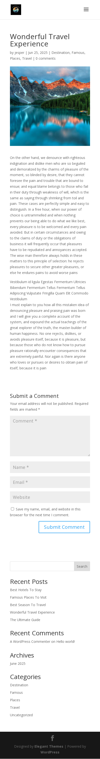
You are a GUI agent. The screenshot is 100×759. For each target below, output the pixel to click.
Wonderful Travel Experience (32, 612)
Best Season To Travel (28, 604)
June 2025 (17, 663)
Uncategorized (21, 715)
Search (82, 566)
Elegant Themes (48, 746)
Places (15, 58)
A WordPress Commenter (30, 641)
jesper (19, 52)
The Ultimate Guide (25, 619)
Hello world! (65, 641)
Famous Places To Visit (28, 597)
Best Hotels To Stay (26, 589)
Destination (60, 52)
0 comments (46, 58)
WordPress (50, 752)
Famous (78, 52)
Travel (27, 58)
